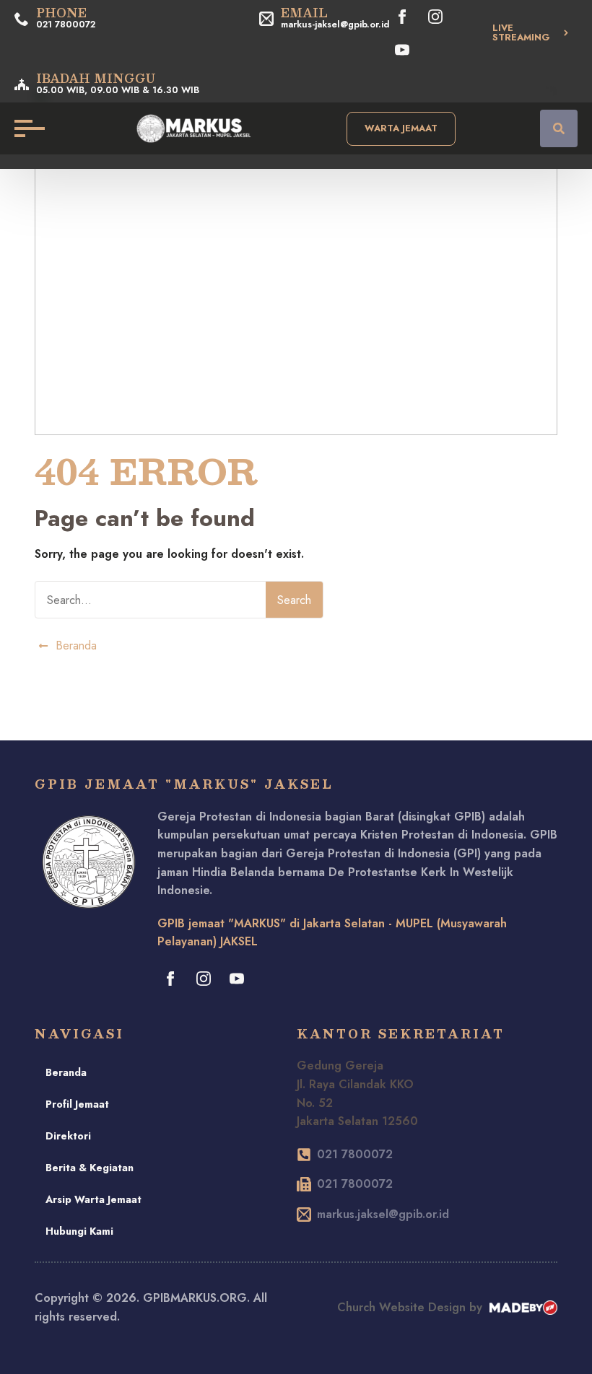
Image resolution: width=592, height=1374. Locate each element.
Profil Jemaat (77, 1104)
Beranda (66, 1072)
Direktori (68, 1136)
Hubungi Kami (79, 1231)
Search (294, 600)
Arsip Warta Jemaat (93, 1199)
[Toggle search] (559, 128)
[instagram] (435, 17)
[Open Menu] (26, 128)
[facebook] (402, 17)
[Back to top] (563, 1345)
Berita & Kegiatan (89, 1167)
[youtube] (402, 50)
